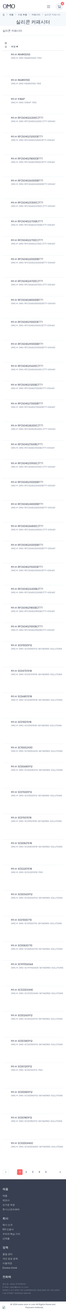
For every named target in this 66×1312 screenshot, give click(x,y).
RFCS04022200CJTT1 (30, 117)
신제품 (6, 1238)
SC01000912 (25, 645)
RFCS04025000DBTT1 (30, 545)
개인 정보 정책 (10, 1258)
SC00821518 (25, 843)
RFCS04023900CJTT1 (30, 463)
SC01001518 (24, 722)
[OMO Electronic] (9, 6)
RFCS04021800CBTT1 (30, 158)
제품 (11, 14)
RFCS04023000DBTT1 (30, 482)
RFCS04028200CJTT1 (30, 425)
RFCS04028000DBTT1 (30, 300)
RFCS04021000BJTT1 (30, 626)
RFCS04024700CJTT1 (30, 281)
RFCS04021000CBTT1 (30, 322)
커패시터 (35, 14)
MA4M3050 (24, 54)
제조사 (6, 1200)
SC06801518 (25, 696)
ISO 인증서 (8, 1229)
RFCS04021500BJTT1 (30, 444)
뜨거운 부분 (9, 1204)
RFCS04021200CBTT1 (30, 136)
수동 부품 (22, 14)
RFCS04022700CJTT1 (30, 240)
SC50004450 (25, 1143)
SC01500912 (25, 792)
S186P (21, 99)
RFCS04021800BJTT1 (30, 607)
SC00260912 (25, 1015)
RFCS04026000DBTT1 (30, 180)
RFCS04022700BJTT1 (30, 221)
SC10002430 (25, 747)
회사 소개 (8, 1224)
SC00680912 (25, 766)
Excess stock (10, 1267)
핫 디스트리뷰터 (11, 1209)
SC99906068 (25, 964)
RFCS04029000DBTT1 (30, 344)
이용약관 (7, 1263)
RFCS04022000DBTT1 (30, 259)
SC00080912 (25, 1092)
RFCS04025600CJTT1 (30, 366)
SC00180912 (25, 1117)
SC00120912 (25, 1066)
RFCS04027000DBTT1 (30, 403)
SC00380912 (25, 1041)
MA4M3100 (24, 80)
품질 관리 (8, 1254)
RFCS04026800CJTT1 (30, 526)
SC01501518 (24, 817)
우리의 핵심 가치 (11, 1234)
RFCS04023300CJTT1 (30, 202)
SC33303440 (25, 989)
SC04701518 (25, 671)
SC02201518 (25, 868)
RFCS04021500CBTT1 (30, 567)
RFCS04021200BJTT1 (30, 384)
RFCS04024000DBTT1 (30, 504)
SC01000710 (25, 920)
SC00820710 (25, 945)
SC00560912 (25, 894)
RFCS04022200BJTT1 (30, 589)
